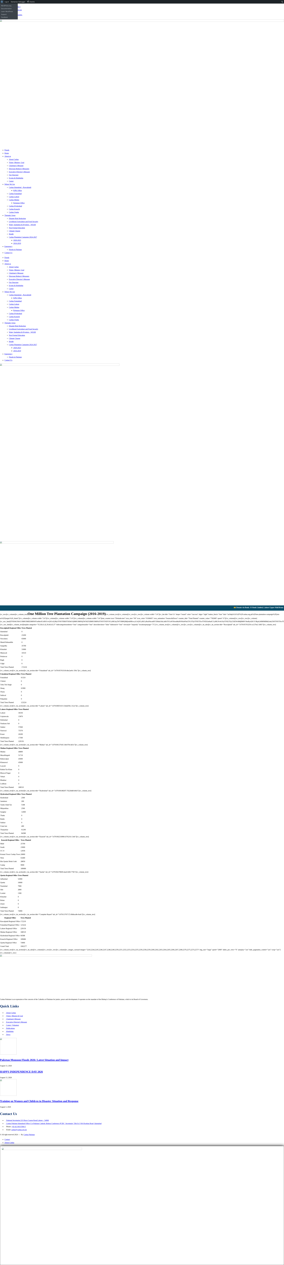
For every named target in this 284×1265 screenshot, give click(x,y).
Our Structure (13, 175)
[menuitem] (2, 2)
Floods (6, 150)
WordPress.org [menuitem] (6, 6)
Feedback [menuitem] (4, 17)
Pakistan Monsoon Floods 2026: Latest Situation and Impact (34, 1059)
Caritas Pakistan (29, 1135)
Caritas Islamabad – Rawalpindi (20, 187)
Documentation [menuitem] (6, 8)
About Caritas (14, 159)
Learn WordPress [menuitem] (7, 11)
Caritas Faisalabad (15, 194)
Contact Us (8, 253)
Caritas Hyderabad (15, 206)
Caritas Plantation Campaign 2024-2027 (23, 237)
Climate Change (14, 231)
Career (11, 181)
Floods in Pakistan (15, 250)
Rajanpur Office (19, 203)
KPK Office (17, 190)
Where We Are (9, 184)
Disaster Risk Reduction (17, 218)
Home (6, 153)
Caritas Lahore (14, 197)
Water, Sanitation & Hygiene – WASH (22, 225)
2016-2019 (17, 243)
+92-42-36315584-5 (19, 1127)
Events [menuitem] (32, 2)
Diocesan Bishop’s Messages (19, 169)
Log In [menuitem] (7, 2)
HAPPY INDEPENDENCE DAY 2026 (21, 1071)
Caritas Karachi (14, 209)
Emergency (8, 246)
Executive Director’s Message (19, 172)
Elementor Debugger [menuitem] (18, 2)
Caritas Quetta (14, 212)
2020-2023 (17, 240)
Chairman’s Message (16, 166)
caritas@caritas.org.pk (19, 1130)
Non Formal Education (17, 228)
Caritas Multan (14, 200)
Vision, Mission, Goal (16, 162)
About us (7, 156)
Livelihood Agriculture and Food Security (23, 222)
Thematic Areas (9, 215)
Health (11, 234)
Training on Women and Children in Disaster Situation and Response (39, 1101)
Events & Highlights (16, 178)
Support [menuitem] (4, 14)
